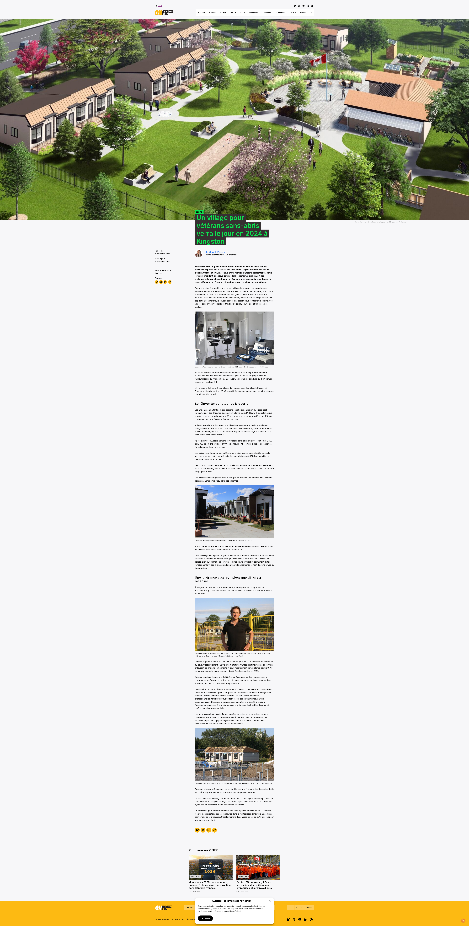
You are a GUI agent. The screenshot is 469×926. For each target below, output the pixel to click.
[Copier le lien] (169, 282)
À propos (189, 908)
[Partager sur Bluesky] (156, 282)
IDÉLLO (299, 908)
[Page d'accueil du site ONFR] (164, 12)
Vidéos (293, 12)
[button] (270, 901)
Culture (233, 12)
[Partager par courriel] (165, 282)
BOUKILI (309, 908)
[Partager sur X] (161, 282)
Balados (303, 12)
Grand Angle (281, 12)
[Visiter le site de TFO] (159, 5)
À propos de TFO (192, 919)
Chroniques (267, 12)
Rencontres (253, 12)
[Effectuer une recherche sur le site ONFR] (311, 12)
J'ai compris (205, 918)
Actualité (201, 12)
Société (223, 12)
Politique (212, 12)
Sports (242, 12)
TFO (290, 908)
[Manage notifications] (463, 921)
